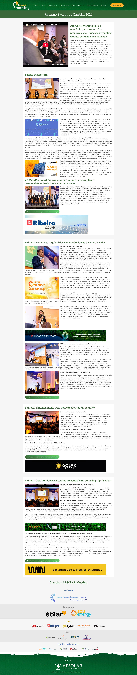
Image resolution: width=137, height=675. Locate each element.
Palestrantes (63, 5)
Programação (51, 5)
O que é (43, 5)
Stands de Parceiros (92, 5)
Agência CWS (81, 672)
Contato (103, 5)
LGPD (67, 672)
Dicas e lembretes (77, 5)
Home (35, 5)
